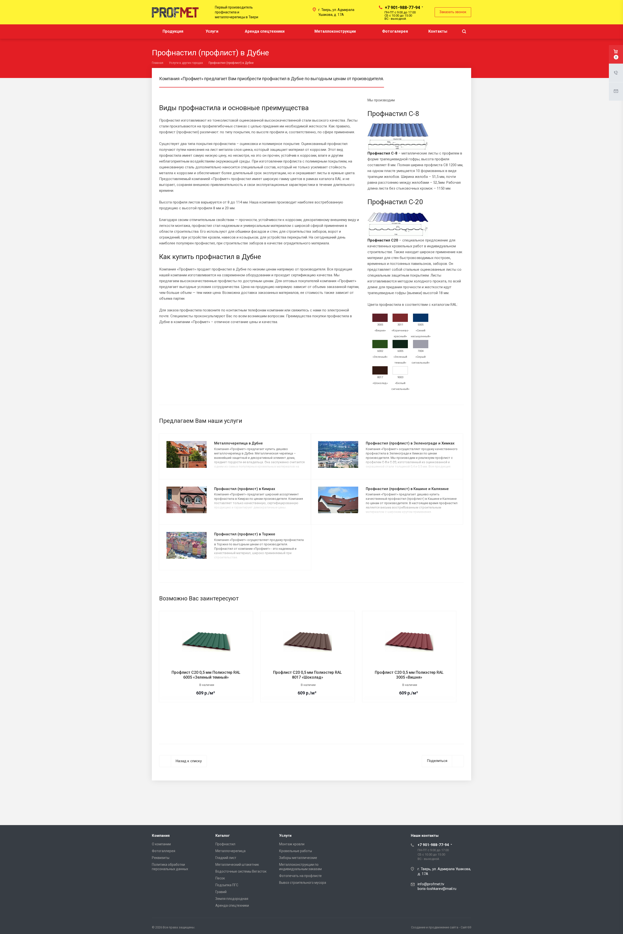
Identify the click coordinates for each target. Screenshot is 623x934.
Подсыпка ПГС (226, 885)
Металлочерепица (230, 851)
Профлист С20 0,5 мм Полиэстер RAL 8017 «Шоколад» (307, 675)
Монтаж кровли (291, 844)
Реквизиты (160, 858)
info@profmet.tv (431, 884)
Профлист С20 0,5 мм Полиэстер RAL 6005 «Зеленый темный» (206, 675)
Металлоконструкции (335, 31)
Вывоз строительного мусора (302, 883)
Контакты (437, 31)
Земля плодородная (231, 899)
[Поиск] (464, 31)
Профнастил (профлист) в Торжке (244, 534)
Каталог (222, 835)
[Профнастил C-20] (397, 229)
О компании (161, 844)
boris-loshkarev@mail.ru (437, 888)
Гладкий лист (225, 858)
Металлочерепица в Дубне (238, 443)
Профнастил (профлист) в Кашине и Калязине (407, 489)
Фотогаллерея (163, 851)
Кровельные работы (295, 851)
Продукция (173, 31)
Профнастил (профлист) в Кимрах (244, 489)
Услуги (212, 31)
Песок (220, 878)
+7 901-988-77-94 (402, 7)
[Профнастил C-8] (397, 143)
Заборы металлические (298, 858)
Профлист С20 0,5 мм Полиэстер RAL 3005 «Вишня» (409, 675)
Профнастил (225, 844)
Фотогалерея (395, 31)
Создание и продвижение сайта (434, 927)
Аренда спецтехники (264, 31)
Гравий (221, 892)
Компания (161, 835)
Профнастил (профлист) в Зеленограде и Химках (410, 443)
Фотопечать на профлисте (300, 876)
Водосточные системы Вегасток (240, 871)
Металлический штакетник (237, 865)
